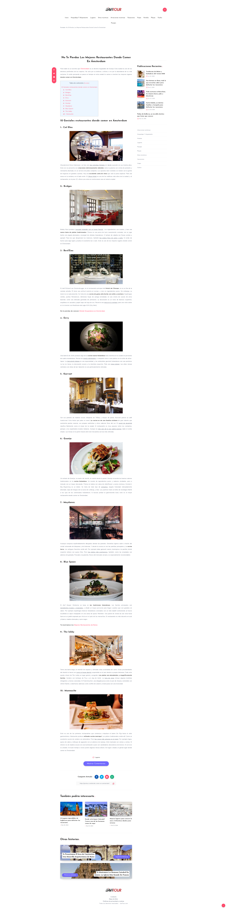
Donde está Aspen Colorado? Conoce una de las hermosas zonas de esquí (95, 821)
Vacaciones (131, 17)
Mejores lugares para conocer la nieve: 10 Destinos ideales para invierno (121, 821)
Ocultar (86, 83)
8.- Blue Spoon (68, 109)
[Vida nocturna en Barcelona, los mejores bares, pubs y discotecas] (140, 93)
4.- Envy (66, 98)
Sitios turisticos (103, 17)
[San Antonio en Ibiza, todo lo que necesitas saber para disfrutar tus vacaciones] (140, 82)
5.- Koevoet (67, 100)
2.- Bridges (67, 92)
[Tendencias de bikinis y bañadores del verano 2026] (140, 73)
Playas (153, 17)
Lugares (93, 17)
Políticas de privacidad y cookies (113, 901)
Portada (62, 27)
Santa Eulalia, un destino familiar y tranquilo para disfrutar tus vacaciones (154, 105)
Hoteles (146, 17)
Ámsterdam (85, 69)
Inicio (66, 17)
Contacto (113, 897)
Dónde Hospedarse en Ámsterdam (92, 311)
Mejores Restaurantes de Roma (85, 625)
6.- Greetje (66, 103)
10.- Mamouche (68, 114)
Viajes (139, 17)
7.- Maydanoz (67, 106)
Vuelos (160, 17)
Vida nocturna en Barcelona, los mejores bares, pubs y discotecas (156, 94)
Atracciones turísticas (118, 17)
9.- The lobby (67, 111)
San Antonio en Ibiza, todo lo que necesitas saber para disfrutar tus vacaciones (156, 83)
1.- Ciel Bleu (67, 90)
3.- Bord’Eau (67, 95)
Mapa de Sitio (113, 899)
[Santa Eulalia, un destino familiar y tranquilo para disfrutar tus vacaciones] (140, 105)
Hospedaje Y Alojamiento (79, 17)
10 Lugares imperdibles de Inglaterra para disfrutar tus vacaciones (70, 820)
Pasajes (113, 23)
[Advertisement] (113, 42)
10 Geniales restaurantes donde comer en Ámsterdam (79, 87)
